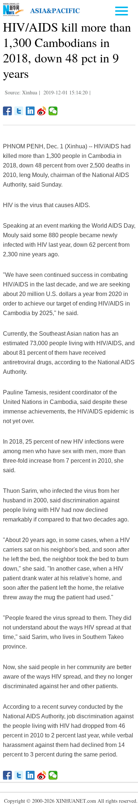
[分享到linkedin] (30, 110)
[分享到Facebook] (7, 110)
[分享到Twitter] (19, 110)
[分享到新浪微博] (41, 110)
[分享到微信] (53, 110)
